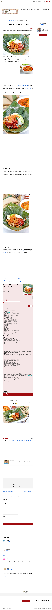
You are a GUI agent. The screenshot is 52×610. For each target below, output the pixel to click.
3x (31, 305)
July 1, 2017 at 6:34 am (8, 550)
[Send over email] (7, 438)
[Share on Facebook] (5, 438)
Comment (4, 503)
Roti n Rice (4, 252)
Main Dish (20, 440)
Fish (18, 440)
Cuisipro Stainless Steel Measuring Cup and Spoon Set (11, 280)
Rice (24, 440)
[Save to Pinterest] (3, 438)
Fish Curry (26, 85)
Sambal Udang (29, 88)
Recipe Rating (5, 499)
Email (4, 516)
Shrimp (26, 440)
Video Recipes (29, 440)
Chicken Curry (17, 85)
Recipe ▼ (31, 28)
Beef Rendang (22, 85)
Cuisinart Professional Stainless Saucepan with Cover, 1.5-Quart (13, 281)
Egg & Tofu (16, 440)
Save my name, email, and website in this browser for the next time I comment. (16, 520)
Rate (31, 294)
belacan (9, 333)
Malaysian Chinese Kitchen (41, 608)
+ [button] (3, 302)
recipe (18, 335)
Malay (22, 440)
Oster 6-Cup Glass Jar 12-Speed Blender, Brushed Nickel (11, 278)
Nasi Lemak (22, 250)
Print (25, 294)
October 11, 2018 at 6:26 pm (9, 559)
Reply (4, 546)
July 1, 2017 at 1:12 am (8, 541)
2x (30, 305)
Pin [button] (28, 294)
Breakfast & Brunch (11, 440)
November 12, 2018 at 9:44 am (10, 569)
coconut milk (9, 312)
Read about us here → (44, 31)
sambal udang (30, 375)
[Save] (29, 95)
